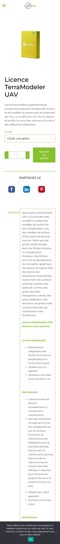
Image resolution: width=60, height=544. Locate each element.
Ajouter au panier (44, 155)
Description (13, 212)
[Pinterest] (42, 189)
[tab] (11, 212)
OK (30, 539)
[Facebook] (12, 189)
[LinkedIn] (26, 189)
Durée (8, 131)
